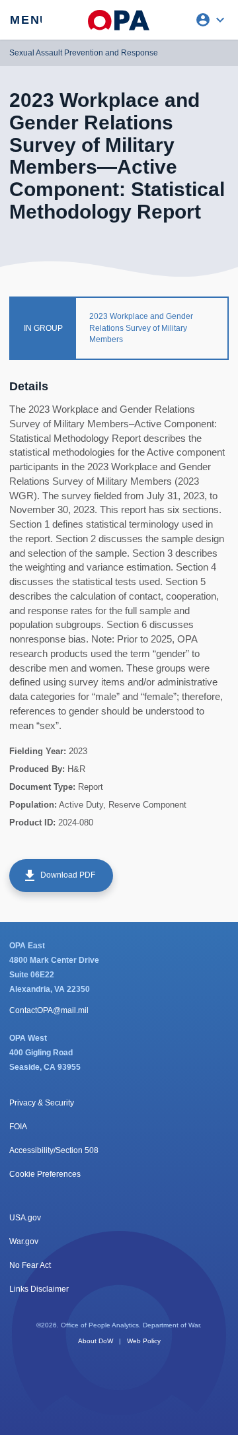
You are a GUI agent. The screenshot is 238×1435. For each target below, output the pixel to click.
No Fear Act (30, 1265)
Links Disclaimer (39, 1289)
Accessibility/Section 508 (54, 1150)
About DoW (95, 1341)
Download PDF (58, 876)
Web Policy (144, 1341)
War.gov (23, 1241)
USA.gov (25, 1217)
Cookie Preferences (45, 1174)
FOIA (18, 1126)
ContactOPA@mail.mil (49, 1010)
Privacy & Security (41, 1102)
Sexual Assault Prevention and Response (83, 53)
